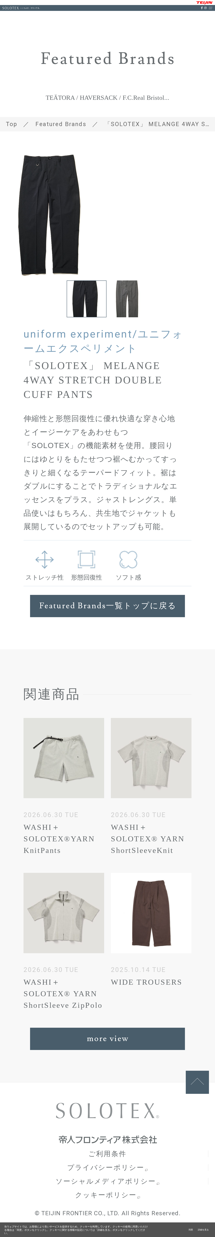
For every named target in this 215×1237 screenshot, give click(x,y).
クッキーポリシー (106, 1195)
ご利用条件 (107, 1153)
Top (11, 124)
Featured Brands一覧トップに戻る (107, 606)
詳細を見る (203, 1229)
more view (108, 1039)
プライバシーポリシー (105, 1167)
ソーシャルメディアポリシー (106, 1181)
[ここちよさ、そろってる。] (11, 8)
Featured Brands (60, 124)
